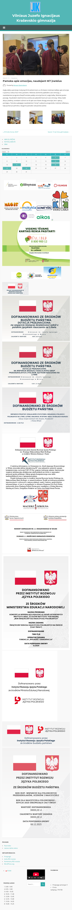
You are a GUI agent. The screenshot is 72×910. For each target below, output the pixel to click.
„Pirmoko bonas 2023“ (11, 132)
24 (26, 168)
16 (16, 165)
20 (55, 165)
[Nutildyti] (41, 878)
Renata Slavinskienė (20, 85)
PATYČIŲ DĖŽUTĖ (9, 142)
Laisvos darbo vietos (11, 848)
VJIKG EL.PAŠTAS (9, 139)
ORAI (5, 144)
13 (55, 161)
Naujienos (14, 78)
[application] (36, 874)
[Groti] (29, 878)
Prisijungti (7, 857)
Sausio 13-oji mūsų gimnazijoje (58, 132)
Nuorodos (7, 846)
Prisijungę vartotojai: (60, 885)
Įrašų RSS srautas (10, 859)
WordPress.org (9, 864)
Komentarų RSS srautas (12, 861)
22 (7, 168)
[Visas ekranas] (43, 878)
